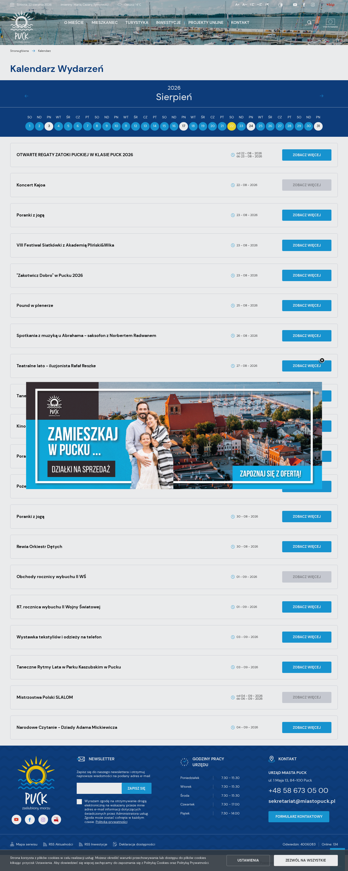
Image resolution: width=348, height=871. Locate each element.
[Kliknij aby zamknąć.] (322, 360)
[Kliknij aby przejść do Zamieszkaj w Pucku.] (174, 435)
